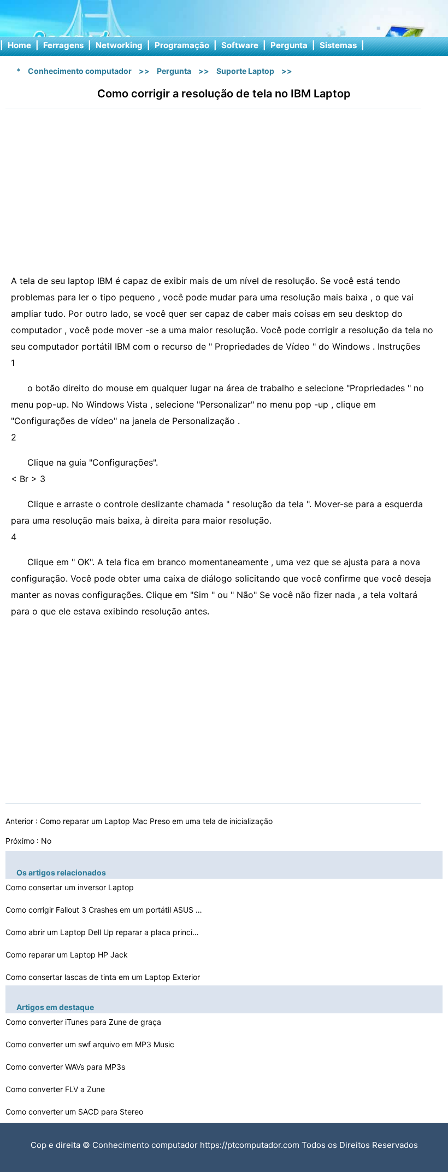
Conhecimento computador (80, 71)
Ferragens (63, 45)
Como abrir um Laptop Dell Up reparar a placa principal (103, 932)
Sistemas (338, 45)
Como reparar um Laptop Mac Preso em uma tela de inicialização (157, 821)
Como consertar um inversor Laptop (70, 887)
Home (19, 45)
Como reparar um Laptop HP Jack (67, 954)
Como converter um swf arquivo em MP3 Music (90, 1044)
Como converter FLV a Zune (56, 1089)
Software (239, 45)
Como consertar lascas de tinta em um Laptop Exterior (103, 977)
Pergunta (289, 45)
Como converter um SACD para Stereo (75, 1111)
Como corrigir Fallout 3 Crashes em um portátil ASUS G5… (103, 909)
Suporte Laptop (245, 71)
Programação (182, 45)
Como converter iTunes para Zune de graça (84, 1021)
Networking (119, 45)
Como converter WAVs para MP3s (66, 1066)
